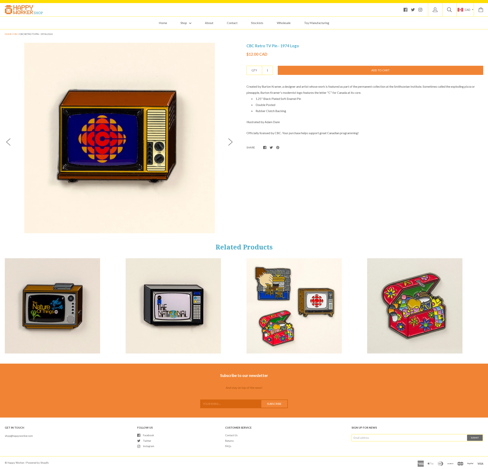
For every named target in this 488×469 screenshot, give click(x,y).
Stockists (257, 23)
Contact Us (231, 435)
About (209, 23)
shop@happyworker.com (19, 435)
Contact (232, 23)
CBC (15, 34)
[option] (119, 138)
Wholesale (284, 23)
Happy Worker (16, 462)
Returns (229, 440)
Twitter (147, 440)
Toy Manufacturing (316, 23)
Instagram (148, 446)
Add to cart (380, 70)
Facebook (148, 435)
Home (163, 23)
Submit (475, 437)
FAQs (228, 446)
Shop (184, 23)
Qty (254, 70)
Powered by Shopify (37, 462)
